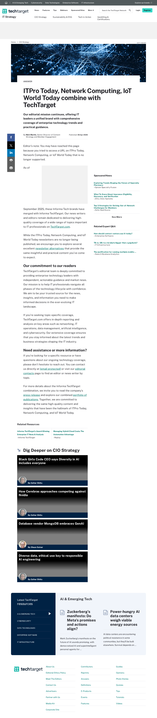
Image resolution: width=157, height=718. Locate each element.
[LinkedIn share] (11, 153)
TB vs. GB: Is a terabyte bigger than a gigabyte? (116, 243)
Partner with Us (53, 697)
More (90, 10)
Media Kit (50, 703)
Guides (119, 667)
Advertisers (51, 691)
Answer (27, 81)
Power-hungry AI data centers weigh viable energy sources (125, 618)
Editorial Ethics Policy (56, 673)
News (36, 10)
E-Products (86, 691)
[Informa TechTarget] (6, 3)
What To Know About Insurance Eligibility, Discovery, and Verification (113, 195)
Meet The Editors (54, 679)
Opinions (120, 673)
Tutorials (120, 697)
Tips (55, 10)
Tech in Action (84, 17)
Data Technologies (52, 3)
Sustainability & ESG (62, 17)
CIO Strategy (40, 17)
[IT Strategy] (15, 7)
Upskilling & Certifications (103, 18)
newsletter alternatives (49, 248)
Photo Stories (122, 679)
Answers (85, 679)
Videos (119, 703)
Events (84, 697)
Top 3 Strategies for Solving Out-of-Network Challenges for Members (114, 207)
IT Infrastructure (87, 3)
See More (117, 217)
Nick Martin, (31, 135)
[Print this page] (11, 160)
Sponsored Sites (78, 10)
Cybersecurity (36, 3)
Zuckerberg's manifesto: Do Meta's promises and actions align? (81, 620)
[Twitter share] (11, 145)
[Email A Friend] (11, 168)
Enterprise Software (70, 3)
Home (13, 42)
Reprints (85, 673)
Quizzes (119, 685)
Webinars (64, 10)
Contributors (87, 667)
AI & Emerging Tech (20, 3)
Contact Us (51, 685)
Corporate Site (52, 710)
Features (46, 10)
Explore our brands (142, 3)
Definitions (86, 685)
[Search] (130, 10)
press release (31, 395)
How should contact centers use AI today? (113, 234)
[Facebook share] (11, 137)
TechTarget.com (60, 226)
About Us (50, 667)
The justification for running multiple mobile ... (115, 252)
